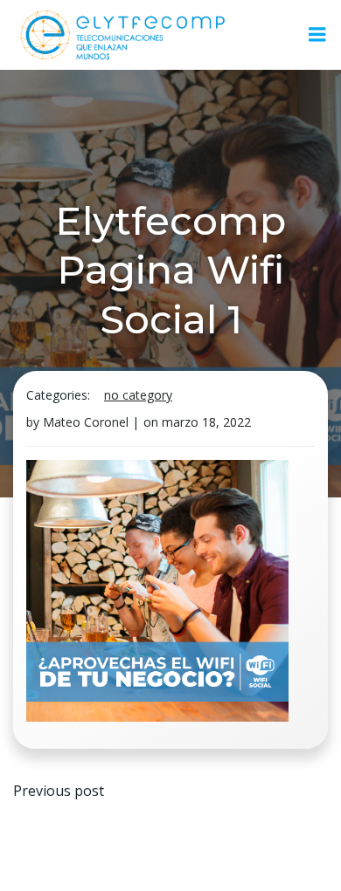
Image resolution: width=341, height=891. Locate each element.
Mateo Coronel (86, 422)
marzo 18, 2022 (206, 422)
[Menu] (317, 35)
